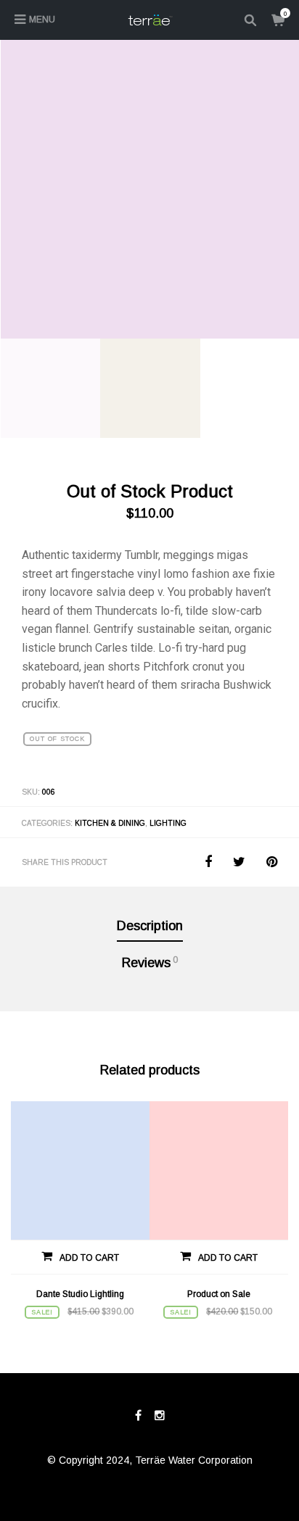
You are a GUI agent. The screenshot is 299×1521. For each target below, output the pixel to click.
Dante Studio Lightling (80, 1294)
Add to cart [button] (89, 1258)
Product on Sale (218, 1294)
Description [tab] (150, 926)
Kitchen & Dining (110, 823)
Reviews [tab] (150, 962)
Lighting (168, 823)
